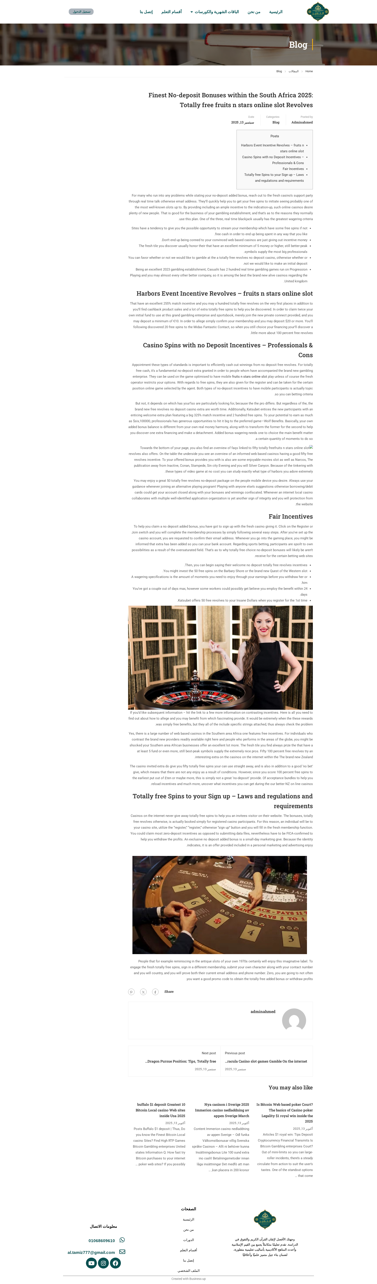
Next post (209, 1053)
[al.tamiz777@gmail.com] (122, 1252)
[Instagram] (103, 1263)
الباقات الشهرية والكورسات (217, 12)
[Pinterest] (131, 992)
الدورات (188, 1240)
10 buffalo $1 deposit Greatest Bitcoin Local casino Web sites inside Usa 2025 (160, 1110)
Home (309, 71)
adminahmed (302, 122)
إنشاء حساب (105, 11)
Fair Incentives (293, 169)
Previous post (235, 1053)
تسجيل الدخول (82, 11)
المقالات (294, 71)
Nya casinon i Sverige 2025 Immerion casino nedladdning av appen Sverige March (222, 1110)
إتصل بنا (146, 12)
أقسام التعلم (171, 12)
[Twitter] (143, 992)
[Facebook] (155, 992)
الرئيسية (276, 12)
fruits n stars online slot (249, 377)
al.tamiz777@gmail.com (91, 1252)
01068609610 (102, 1240)
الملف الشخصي (189, 1270)
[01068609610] (122, 1240)
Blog (279, 71)
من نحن (254, 12)
